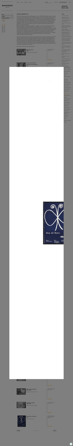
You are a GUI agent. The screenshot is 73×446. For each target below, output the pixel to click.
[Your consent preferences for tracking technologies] (71, 444)
